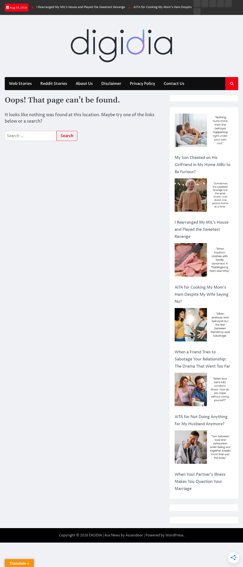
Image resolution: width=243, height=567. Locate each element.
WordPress (174, 535)
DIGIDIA (95, 535)
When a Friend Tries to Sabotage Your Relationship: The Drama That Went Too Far (202, 359)
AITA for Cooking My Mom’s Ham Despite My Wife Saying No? (172, 7)
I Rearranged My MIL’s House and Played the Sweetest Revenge (76, 7)
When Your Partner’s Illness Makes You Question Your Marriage (200, 481)
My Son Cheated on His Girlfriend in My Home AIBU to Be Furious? (202, 165)
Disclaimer (111, 83)
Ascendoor (134, 535)
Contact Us (174, 83)
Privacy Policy (142, 83)
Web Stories (20, 83)
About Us (84, 83)
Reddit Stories (53, 83)
